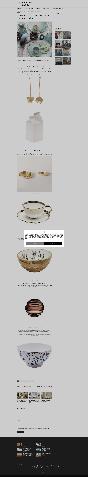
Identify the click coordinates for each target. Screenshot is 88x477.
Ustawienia (34, 243)
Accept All (53, 243)
